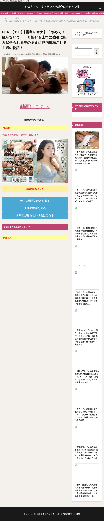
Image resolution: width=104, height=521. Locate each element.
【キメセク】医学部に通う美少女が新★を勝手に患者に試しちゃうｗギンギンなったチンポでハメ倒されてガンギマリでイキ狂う (86, 195)
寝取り (45, 54)
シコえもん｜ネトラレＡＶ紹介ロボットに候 (52, 6)
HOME (6, 18)
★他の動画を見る (35, 208)
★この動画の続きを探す (35, 200)
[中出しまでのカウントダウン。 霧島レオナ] (35, 182)
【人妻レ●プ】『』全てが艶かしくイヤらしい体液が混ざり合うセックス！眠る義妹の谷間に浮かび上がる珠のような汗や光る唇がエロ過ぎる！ (87, 337)
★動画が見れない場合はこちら (35, 215)
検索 (77, 47)
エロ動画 (16, 18)
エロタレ (20, 54)
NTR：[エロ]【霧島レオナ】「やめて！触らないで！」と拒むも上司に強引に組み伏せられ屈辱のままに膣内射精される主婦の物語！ (52, 21)
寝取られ (39, 54)
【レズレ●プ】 (81, 266)
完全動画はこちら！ (34, 189)
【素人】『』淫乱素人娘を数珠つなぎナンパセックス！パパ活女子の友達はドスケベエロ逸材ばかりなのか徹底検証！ (86, 414)
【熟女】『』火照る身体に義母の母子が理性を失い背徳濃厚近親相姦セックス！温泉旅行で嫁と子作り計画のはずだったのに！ (86, 298)
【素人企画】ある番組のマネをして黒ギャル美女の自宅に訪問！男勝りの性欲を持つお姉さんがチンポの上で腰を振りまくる (86, 157)
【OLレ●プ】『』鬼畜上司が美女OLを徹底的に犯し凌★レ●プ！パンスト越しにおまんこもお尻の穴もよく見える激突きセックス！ (87, 376)
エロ (15, 54)
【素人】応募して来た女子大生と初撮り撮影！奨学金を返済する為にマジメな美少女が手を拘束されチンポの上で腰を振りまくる (86, 490)
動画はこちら (35, 106)
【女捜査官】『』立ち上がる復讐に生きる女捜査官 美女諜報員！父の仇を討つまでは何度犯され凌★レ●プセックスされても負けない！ (87, 452)
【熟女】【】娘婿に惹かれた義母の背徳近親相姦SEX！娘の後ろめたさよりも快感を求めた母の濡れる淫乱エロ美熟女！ (87, 233)
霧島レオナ (56, 54)
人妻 (33, 54)
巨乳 (50, 54)
